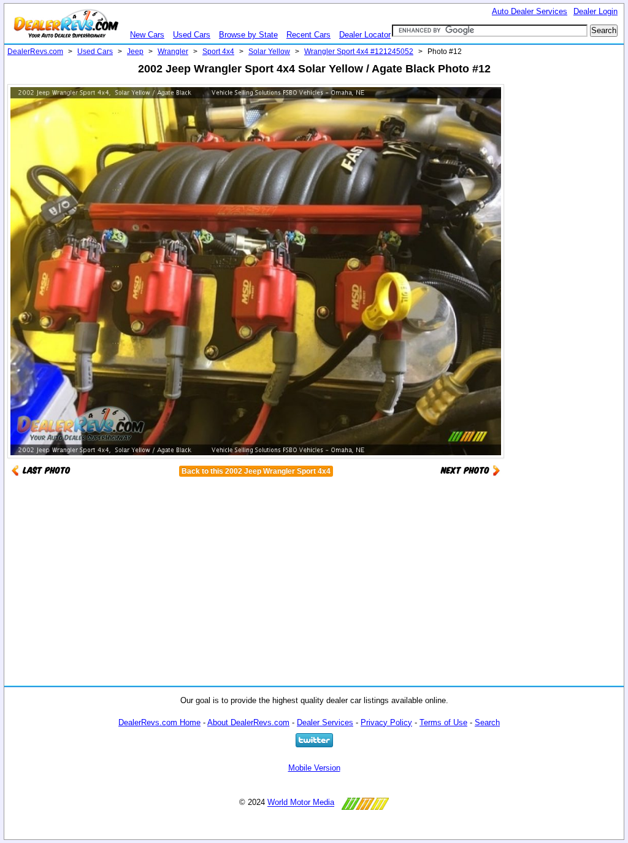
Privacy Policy (386, 722)
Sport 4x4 (218, 51)
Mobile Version (314, 767)
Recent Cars (308, 34)
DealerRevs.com (35, 51)
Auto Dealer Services (529, 11)
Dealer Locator (365, 34)
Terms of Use (443, 722)
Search (487, 722)
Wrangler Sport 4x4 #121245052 (358, 51)
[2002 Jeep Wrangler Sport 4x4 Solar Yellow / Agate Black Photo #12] (470, 469)
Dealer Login (595, 11)
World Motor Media (300, 802)
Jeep (135, 51)
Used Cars (191, 34)
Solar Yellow (269, 51)
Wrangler (173, 51)
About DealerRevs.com (248, 722)
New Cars (147, 34)
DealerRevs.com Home (159, 722)
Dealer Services (325, 722)
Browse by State (248, 34)
